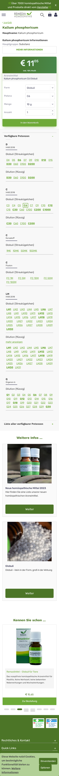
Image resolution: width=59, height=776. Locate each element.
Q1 (7, 394)
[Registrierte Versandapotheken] (38, 723)
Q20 (29, 402)
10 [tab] (32, 711)
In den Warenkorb (29, 122)
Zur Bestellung (29, 701)
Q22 (43, 402)
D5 (13, 160)
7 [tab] (45, 709)
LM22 (29, 321)
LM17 (33, 317)
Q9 (51, 394)
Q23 (50, 402)
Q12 (22, 398)
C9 (37, 205)
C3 (8, 205)
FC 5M (21, 278)
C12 (50, 205)
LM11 (32, 313)
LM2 (15, 309)
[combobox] (40, 96)
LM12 (41, 313)
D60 (15, 163)
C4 (13, 205)
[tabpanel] (29, 665)
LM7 (50, 309)
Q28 (34, 406)
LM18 (41, 317)
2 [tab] (13, 709)
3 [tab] (19, 709)
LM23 (39, 321)
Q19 (22, 402)
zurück (7, 22)
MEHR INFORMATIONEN (29, 49)
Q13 (30, 398)
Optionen (45, 767)
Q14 (37, 398)
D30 (8, 163)
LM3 (22, 309)
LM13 (50, 313)
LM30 (9, 329)
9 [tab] (26, 711)
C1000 (47, 209)
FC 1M (9, 278)
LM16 (25, 317)
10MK (16, 250)
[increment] (52, 110)
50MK (24, 250)
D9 (30, 160)
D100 (23, 163)
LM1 (8, 309)
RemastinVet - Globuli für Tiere (22, 671)
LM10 (24, 313)
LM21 (19, 321)
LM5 (36, 309)
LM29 (49, 325)
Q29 (41, 406)
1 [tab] (6, 709)
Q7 (40, 394)
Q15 (43, 398)
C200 (37, 209)
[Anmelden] (55, 14)
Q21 (36, 402)
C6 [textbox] (28, 96)
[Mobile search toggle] (42, 15)
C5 (19, 205)
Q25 (15, 406)
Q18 (15, 402)
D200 (31, 163)
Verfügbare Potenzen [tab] (16, 136)
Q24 (8, 406)
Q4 (23, 394)
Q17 (8, 402)
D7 (25, 160)
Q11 (15, 398)
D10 (37, 160)
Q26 (22, 406)
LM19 (50, 317)
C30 (15, 209)
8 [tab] (52, 709)
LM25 (9, 325)
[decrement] (52, 114)
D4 (8, 160)
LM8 (8, 313)
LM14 (9, 317)
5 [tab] (32, 709)
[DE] (23, 14)
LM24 (49, 321)
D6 (19, 160)
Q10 (8, 398)
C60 (22, 209)
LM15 (17, 317)
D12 (43, 160)
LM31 (18, 367)
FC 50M (48, 278)
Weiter (29, 509)
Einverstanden (48, 761)
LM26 (19, 325)
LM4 (29, 309)
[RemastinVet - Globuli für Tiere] (29, 647)
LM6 (43, 309)
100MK (33, 250)
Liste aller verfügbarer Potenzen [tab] (23, 423)
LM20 (9, 321)
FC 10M (34, 278)
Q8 (45, 394)
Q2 (13, 394)
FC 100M (11, 282)
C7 (31, 205)
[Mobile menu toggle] (3, 15)
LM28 (39, 325)
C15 (8, 209)
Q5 (29, 394)
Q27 (28, 406)
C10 (43, 205)
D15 (51, 160)
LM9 (16, 313)
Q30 (48, 406)
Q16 (51, 398)
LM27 (29, 325)
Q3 (18, 394)
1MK (8, 250)
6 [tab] (39, 709)
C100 (29, 209)
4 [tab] (26, 709)
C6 (25, 205)
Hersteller (42, 7)
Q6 (35, 394)
